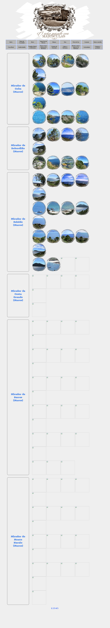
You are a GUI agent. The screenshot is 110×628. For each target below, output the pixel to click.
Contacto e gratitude (97, 47)
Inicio (11, 42)
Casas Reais (11, 47)
